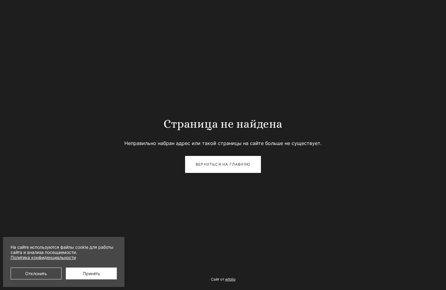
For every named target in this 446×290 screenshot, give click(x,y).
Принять (91, 273)
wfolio (230, 279)
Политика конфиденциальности (43, 257)
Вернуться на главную (223, 164)
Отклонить (36, 273)
